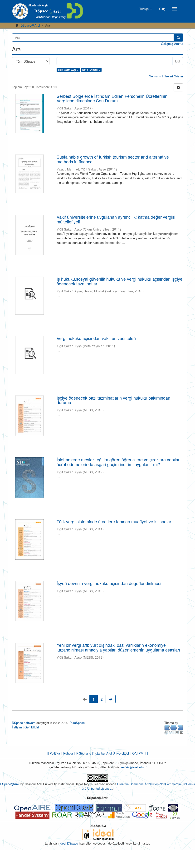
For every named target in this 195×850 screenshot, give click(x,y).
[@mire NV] (173, 729)
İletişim (17, 727)
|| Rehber (66, 753)
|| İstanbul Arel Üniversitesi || (111, 753)
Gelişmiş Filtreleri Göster (166, 76)
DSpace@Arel (30, 25)
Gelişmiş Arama (172, 43)
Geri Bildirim (32, 727)
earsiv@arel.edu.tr (133, 767)
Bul (177, 61)
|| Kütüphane (82, 753)
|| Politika (53, 753)
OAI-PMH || (139, 753)
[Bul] (178, 37)
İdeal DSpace (68, 843)
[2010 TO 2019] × (91, 69)
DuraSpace (77, 722)
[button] (146, 9)
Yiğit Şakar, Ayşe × (68, 69)
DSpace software (23, 722)
